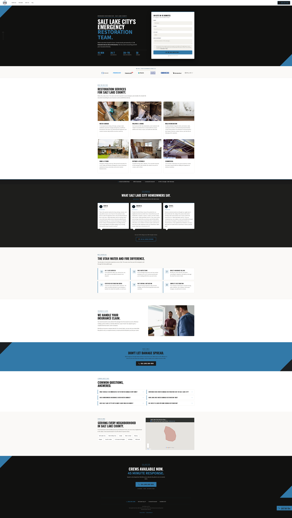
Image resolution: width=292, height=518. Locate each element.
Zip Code (155, 32)
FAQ (32, 3)
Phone (155, 26)
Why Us (27, 3)
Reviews (21, 3)
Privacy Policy (162, 48)
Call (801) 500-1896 (147, 363)
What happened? (157, 38)
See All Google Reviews (147, 239)
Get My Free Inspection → (173, 52)
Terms (167, 48)
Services (14, 3)
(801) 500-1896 (285, 3)
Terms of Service (149, 512)
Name (155, 20)
